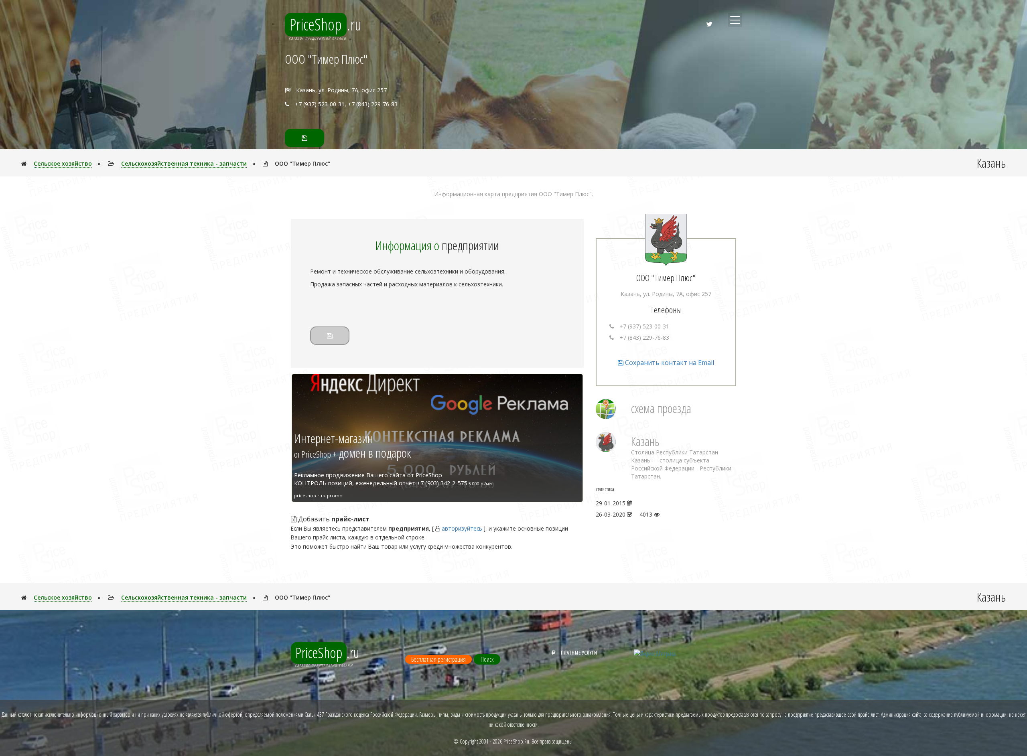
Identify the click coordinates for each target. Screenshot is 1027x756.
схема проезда (661, 408)
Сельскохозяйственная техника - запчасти (184, 163)
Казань (645, 441)
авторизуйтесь (462, 528)
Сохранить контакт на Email (668, 362)
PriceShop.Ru (516, 741)
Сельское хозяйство (63, 163)
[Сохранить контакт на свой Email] (304, 138)
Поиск (487, 659)
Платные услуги (579, 652)
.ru (325, 24)
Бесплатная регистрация (438, 659)
